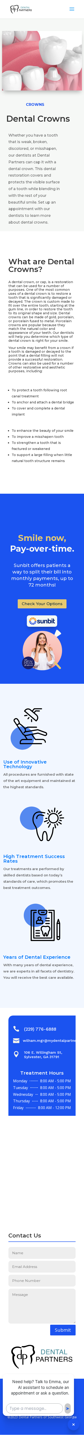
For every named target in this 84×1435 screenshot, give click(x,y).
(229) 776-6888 (40, 1029)
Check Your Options (42, 603)
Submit (63, 1330)
